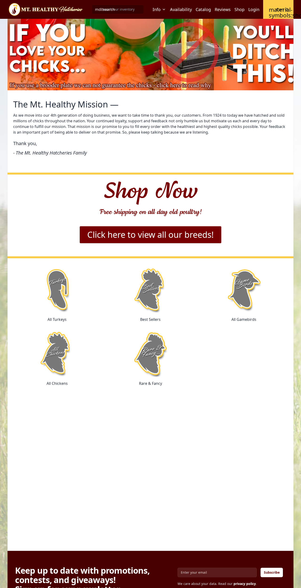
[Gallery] (150, 54)
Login (253, 9)
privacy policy (245, 583)
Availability (181, 9)
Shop (239, 9)
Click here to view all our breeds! (150, 234)
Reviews (223, 9)
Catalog (203, 9)
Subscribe (272, 572)
